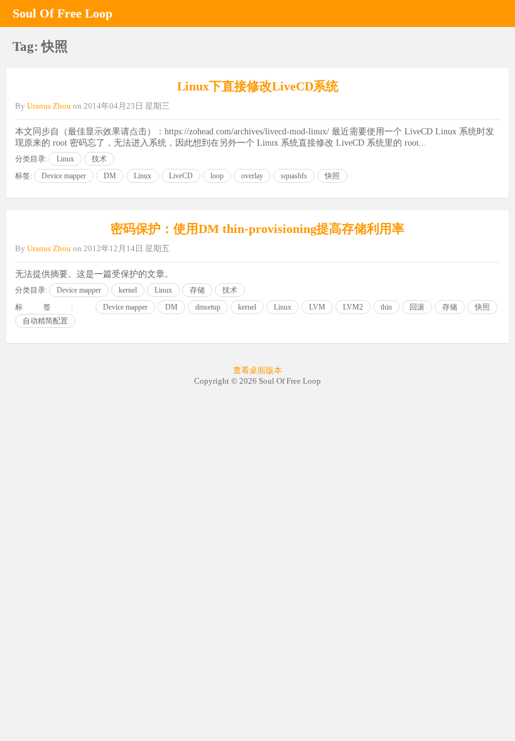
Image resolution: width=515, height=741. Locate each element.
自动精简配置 (45, 320)
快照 (332, 175)
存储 (197, 290)
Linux (65, 158)
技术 (99, 158)
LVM (317, 307)
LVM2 (353, 307)
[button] (496, 13)
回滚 (417, 307)
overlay (252, 175)
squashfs (294, 175)
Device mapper (63, 175)
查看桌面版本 (257, 370)
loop (217, 175)
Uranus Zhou (49, 106)
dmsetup (207, 307)
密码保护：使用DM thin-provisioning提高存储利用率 (257, 228)
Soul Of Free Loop (62, 13)
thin (386, 307)
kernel (128, 290)
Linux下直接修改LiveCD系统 (258, 86)
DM (110, 175)
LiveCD (181, 175)
